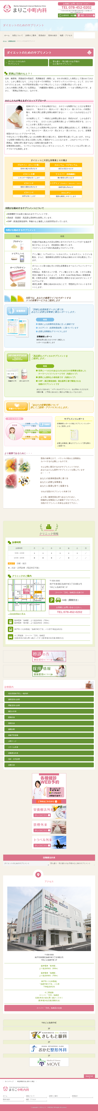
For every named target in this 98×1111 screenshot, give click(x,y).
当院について (30, 1096)
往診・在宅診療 (14, 759)
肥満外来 (11, 717)
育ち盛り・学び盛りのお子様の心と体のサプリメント (70, 863)
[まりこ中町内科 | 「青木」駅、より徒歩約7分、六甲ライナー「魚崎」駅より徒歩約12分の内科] (25, 10)
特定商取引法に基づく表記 (25, 1081)
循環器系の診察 (14, 699)
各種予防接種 (13, 735)
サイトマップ (9, 1081)
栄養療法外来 (13, 753)
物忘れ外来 (12, 711)
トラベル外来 (13, 747)
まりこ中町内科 (48, 1107)
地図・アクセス (31, 1099)
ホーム (5, 1096)
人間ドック (12, 741)
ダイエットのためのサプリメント (16, 863)
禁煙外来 (11, 723)
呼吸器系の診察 (14, 705)
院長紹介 (75, 1096)
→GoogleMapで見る (16, 614)
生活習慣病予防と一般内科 (18, 693)
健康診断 (11, 729)
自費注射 (11, 765)
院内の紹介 (6, 1099)
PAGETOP (89, 1076)
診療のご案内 (53, 1096)
